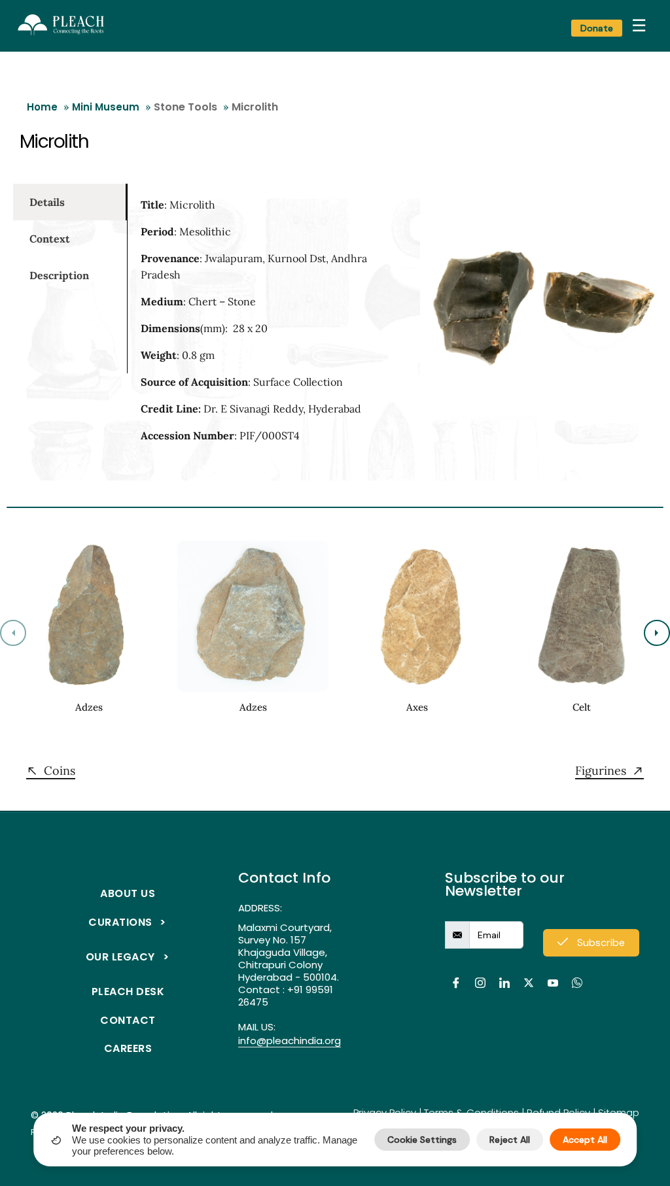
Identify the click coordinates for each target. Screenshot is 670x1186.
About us (127, 893)
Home (42, 107)
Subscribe (599, 942)
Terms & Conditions (471, 1112)
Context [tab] (49, 238)
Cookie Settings (422, 1139)
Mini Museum (105, 107)
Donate (596, 28)
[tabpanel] (261, 325)
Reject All (509, 1139)
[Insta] (479, 975)
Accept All (585, 1139)
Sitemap (618, 1112)
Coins (59, 771)
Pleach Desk (128, 991)
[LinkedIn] (504, 975)
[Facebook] (455, 975)
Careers (128, 1048)
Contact (128, 1020)
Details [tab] (47, 202)
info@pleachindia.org (289, 1040)
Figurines (600, 771)
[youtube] (552, 975)
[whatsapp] (576, 975)
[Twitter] (528, 975)
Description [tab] (59, 275)
